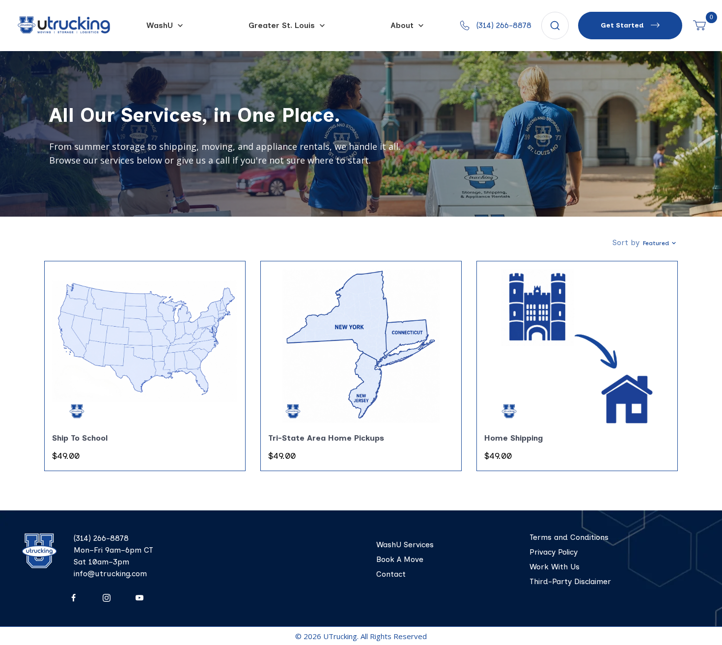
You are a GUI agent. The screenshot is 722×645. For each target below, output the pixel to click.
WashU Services (405, 544)
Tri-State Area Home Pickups (326, 438)
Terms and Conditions (569, 537)
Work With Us (554, 566)
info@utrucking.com (110, 573)
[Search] (555, 25)
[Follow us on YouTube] (139, 598)
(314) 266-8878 (101, 538)
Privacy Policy (553, 552)
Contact (391, 574)
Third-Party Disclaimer (570, 581)
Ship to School (80, 438)
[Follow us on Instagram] (106, 598)
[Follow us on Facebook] (73, 598)
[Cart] (699, 25)
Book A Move (399, 559)
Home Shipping (513, 438)
